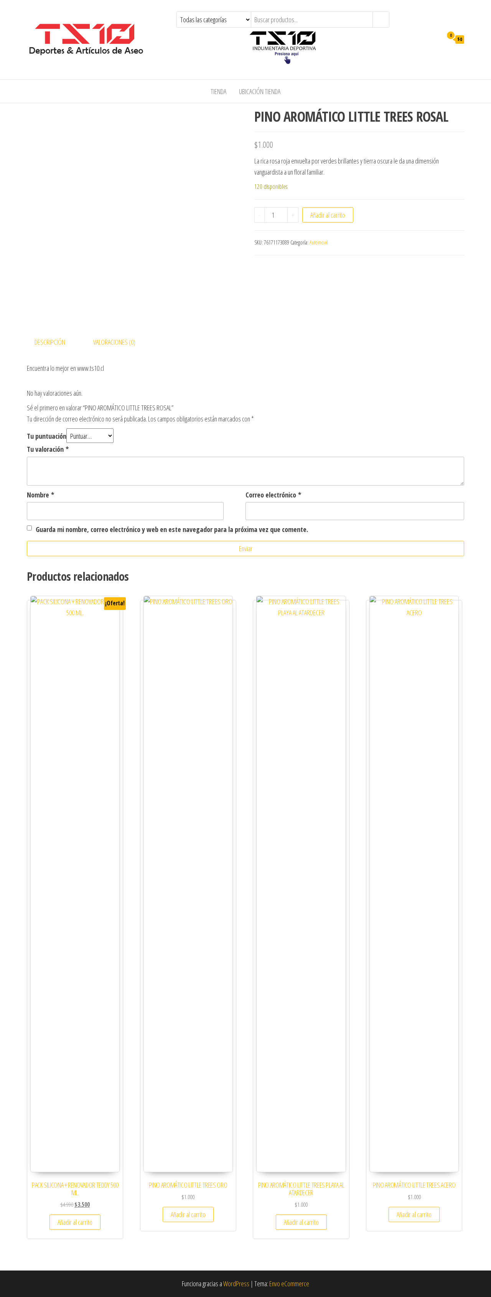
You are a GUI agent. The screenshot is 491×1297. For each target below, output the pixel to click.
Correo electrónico (273, 494)
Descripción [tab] (50, 342)
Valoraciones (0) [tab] (114, 342)
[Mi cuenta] (435, 39)
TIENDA (218, 91)
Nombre (40, 494)
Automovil (319, 242)
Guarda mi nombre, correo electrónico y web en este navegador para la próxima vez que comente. (172, 529)
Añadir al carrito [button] (75, 1222)
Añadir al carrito (327, 215)
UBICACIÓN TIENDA (259, 91)
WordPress (236, 1283)
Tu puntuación (46, 436)
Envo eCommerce (289, 1283)
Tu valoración (48, 449)
